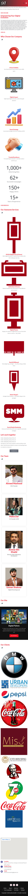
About (10, 888)
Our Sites (16, 890)
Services (16, 888)
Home (5, 888)
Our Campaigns (8, 890)
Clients (22, 888)
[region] (14, 623)
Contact (23, 890)
